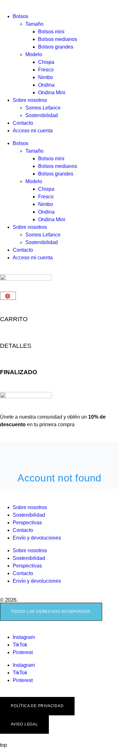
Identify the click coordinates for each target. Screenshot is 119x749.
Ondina (46, 85)
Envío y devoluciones (37, 537)
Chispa (46, 62)
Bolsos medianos (57, 39)
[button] (51, 612)
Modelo (33, 54)
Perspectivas (27, 522)
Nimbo (45, 77)
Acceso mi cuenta (33, 130)
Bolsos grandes (55, 47)
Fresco (46, 69)
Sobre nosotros (30, 100)
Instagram (24, 637)
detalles (15, 345)
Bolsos (20, 16)
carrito (14, 319)
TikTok (20, 644)
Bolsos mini (51, 31)
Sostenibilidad (41, 115)
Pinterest (23, 652)
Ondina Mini (51, 92)
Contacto (23, 123)
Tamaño (34, 24)
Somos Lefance (43, 107)
